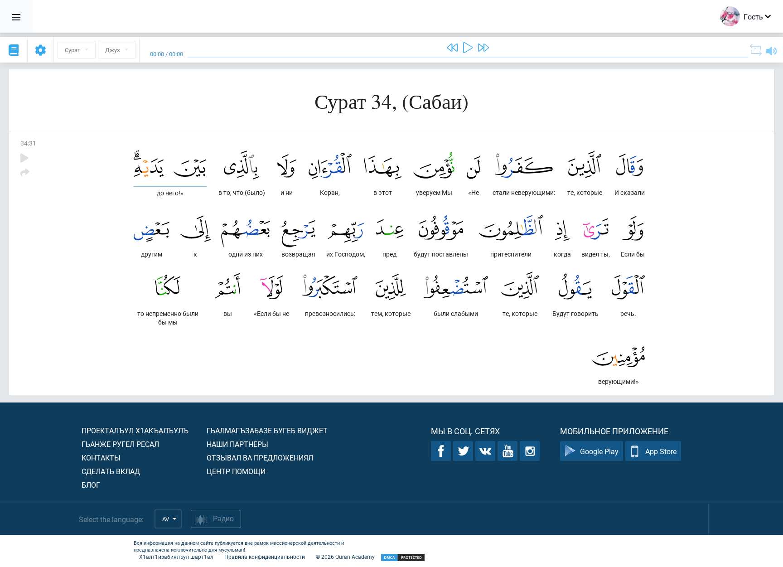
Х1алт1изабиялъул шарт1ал (176, 556)
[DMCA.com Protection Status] (402, 557)
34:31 (28, 143)
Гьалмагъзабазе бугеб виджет (267, 430)
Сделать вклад (111, 471)
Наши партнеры (237, 444)
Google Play (599, 451)
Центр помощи (236, 471)
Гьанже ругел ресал (120, 444)
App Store (661, 451)
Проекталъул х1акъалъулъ (135, 430)
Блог (91, 484)
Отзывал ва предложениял (260, 457)
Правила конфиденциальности (264, 556)
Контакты (101, 457)
